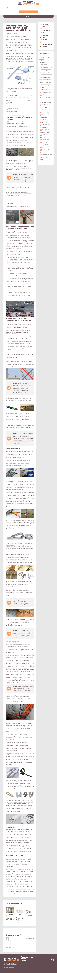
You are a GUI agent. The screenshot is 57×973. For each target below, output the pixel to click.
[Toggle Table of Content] (31, 96)
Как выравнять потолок (46, 67)
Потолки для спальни (46, 115)
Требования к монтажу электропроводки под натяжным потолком (20, 98)
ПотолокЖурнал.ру (11, 963)
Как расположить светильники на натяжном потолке (45, 99)
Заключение (10, 109)
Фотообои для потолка (46, 95)
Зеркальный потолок (46, 69)
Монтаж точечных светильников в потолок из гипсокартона (45, 132)
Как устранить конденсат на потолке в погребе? (45, 159)
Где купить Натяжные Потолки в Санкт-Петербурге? (29, 913)
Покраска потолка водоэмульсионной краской (44, 85)
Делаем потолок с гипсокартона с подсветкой (44, 119)
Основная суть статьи (12, 111)
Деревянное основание (13, 106)
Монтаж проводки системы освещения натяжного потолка (18, 104)
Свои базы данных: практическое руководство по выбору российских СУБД (20, 918)
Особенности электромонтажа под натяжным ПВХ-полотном (19, 101)
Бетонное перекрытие (13, 108)
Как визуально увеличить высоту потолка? (43, 144)
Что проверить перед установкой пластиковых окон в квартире (10, 917)
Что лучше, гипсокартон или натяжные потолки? (44, 127)
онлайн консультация (29, 11)
